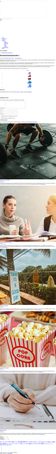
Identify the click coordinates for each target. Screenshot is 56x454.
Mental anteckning (3, 430)
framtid (31, 441)
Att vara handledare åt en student (5, 242)
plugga (4, 443)
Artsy (5, 41)
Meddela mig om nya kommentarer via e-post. (9, 116)
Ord (10, 91)
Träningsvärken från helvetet (5, 180)
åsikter (10, 444)
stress (24, 443)
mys (1, 443)
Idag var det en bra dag (4, 305)
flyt (27, 441)
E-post (1, 111)
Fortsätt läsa (43, 184)
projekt (10, 443)
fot (28, 441)
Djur (5, 44)
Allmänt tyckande (5, 47)
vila (19, 91)
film (24, 441)
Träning (38, 443)
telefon (33, 443)
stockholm (21, 443)
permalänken (29, 91)
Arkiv (1, 436)
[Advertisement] (28, 28)
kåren (46, 441)
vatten (49, 443)
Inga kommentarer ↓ (18, 58)
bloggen (4, 441)
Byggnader (6, 43)
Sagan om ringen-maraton (4, 367)
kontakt (39, 441)
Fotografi (3, 40)
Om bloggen (4, 38)
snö (14, 443)
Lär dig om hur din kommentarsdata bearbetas (29, 121)
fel (15, 91)
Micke (13, 58)
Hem (3, 37)
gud (37, 441)
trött (17, 91)
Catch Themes (9, 453)
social (16, 443)
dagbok (9, 441)
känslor (43, 441)
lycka (48, 441)
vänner (1, 444)
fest (21, 441)
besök (1, 441)
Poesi (3, 48)
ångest (7, 444)
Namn (1, 109)
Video (51, 443)
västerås (4, 444)
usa (47, 443)
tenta (36, 443)
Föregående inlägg (3, 52)
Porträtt (5, 46)
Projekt (3, 39)
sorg (18, 443)
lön (51, 441)
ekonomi (16, 441)
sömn (27, 443)
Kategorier (2, 438)
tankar (30, 443)
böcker (6, 441)
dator (13, 441)
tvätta (45, 443)
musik (53, 441)
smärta (12, 443)
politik (7, 443)
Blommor (6, 42)
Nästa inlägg (10, 52)
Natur (5, 45)
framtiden (34, 441)
